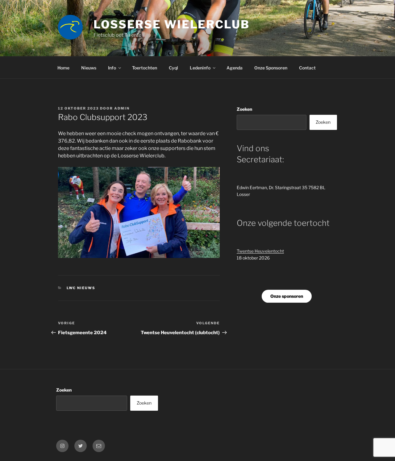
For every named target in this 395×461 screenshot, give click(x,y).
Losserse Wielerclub (172, 24)
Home (63, 67)
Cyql (173, 67)
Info (112, 67)
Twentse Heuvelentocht (260, 251)
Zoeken (244, 109)
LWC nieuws (81, 288)
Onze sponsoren (286, 296)
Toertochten (144, 67)
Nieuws (88, 67)
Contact (307, 67)
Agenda (235, 67)
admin (122, 108)
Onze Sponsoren (270, 67)
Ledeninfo (200, 67)
